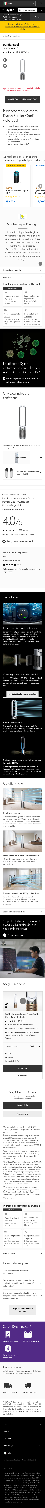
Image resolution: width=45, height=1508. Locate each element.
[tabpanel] (22, 238)
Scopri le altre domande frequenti (22, 1309)
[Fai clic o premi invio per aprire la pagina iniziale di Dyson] (10, 11)
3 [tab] (24, 264)
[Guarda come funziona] (5, 60)
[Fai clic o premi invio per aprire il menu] (3, 10)
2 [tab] (22, 264)
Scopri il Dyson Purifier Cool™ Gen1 (22, 99)
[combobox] (19, 3)
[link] (17, 541)
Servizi (6, 1431)
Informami (37, 17)
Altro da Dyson (9, 1446)
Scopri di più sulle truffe (17, 1411)
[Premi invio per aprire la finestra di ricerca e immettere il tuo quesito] (27, 10)
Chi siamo (7, 1439)
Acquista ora (22, 1114)
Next (40, 186)
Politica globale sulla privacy (12, 1460)
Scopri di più (23, 1075)
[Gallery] (5, 66)
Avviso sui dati (8, 1464)
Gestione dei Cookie (28, 1460)
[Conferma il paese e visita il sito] (41, 3)
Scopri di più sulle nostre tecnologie (22, 694)
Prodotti (6, 1424)
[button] (40, 264)
